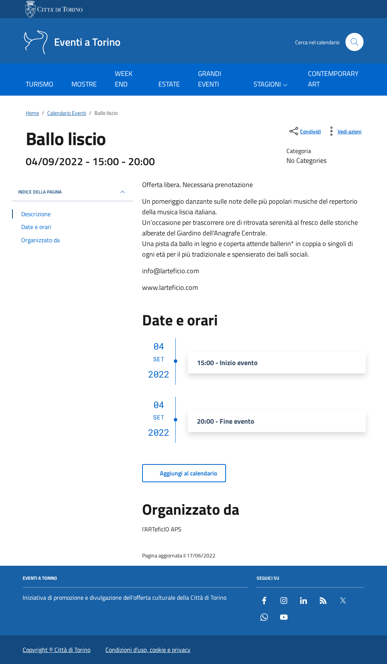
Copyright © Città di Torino (56, 649)
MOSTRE (84, 84)
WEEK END (123, 78)
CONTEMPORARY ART (333, 78)
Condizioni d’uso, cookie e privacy (147, 649)
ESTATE (169, 84)
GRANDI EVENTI (209, 78)
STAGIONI (267, 84)
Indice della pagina (40, 191)
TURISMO (39, 84)
